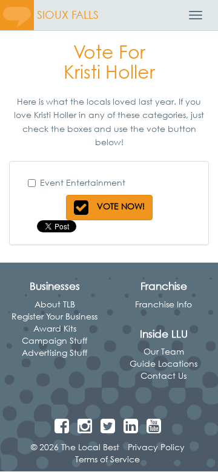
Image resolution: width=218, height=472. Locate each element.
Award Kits (54, 328)
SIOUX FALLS (68, 14)
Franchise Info (163, 304)
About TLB (55, 304)
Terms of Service (107, 459)
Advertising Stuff (54, 352)
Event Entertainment (82, 182)
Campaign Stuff (54, 340)
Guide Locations (163, 363)
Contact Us (163, 375)
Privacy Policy (156, 447)
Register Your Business (54, 316)
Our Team (164, 351)
